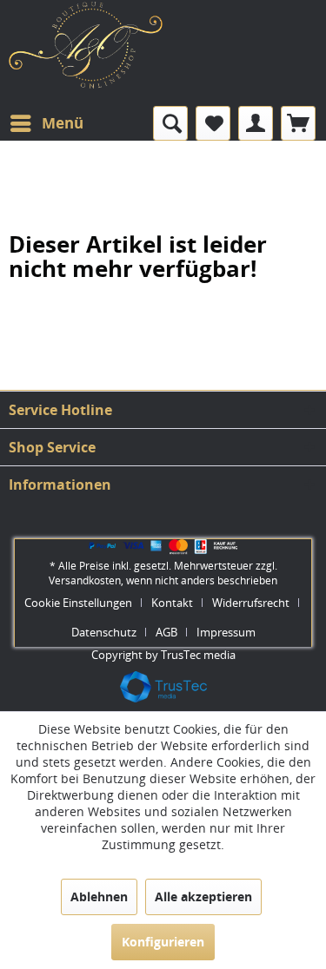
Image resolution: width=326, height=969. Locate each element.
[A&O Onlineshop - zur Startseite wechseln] (86, 58)
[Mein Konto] (255, 123)
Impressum (226, 632)
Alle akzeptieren (203, 896)
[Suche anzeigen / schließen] (170, 123)
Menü (62, 123)
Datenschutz (103, 632)
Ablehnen (99, 896)
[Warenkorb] (298, 123)
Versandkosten (85, 580)
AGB (166, 632)
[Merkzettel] (213, 123)
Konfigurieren (163, 941)
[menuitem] (46, 123)
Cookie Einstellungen (78, 602)
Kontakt (172, 602)
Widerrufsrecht (250, 602)
